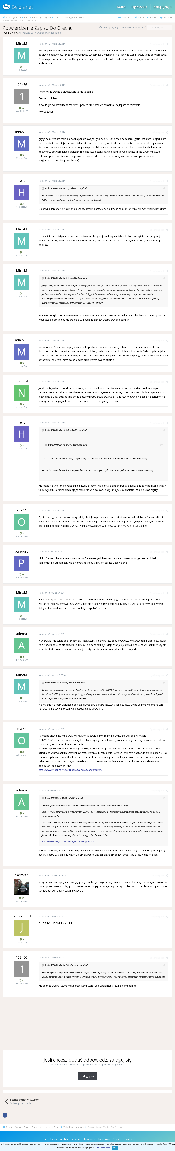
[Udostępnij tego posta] (167, 43)
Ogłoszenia (139, 7)
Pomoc (153, 17)
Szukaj (141, 17)
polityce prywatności (102, 1148)
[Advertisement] (87, 1023)
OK (114, 1148)
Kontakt (128, 1139)
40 (22, 898)
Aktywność (126, 17)
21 (22, 574)
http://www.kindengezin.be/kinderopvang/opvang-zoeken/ (70, 769)
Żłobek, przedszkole (50, 32)
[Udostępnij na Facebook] (5, 1115)
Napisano (52, 43)
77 (22, 107)
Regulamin (167, 17)
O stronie (117, 1139)
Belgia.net (22, 7)
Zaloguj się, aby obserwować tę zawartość (124, 27)
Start (45, 1139)
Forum (121, 7)
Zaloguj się (162, 7)
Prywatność (89, 1139)
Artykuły (64, 1139)
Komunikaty (104, 1139)
